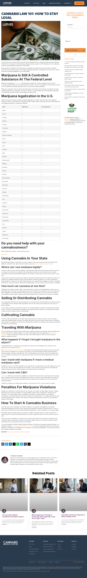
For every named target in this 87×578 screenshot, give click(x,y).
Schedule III (67, 3)
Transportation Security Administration (14, 350)
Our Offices (60, 541)
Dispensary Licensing (54, 3)
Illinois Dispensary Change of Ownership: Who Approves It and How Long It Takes (43, 516)
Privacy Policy (32, 562)
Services (27, 3)
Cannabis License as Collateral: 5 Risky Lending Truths (73, 516)
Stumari (67, 119)
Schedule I (18, 83)
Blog (44, 3)
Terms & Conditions (42, 562)
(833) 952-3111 (81, 562)
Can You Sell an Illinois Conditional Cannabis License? (13, 516)
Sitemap (50, 562)
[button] (2, 444)
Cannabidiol (4, 376)
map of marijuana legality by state (44, 263)
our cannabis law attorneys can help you (22, 426)
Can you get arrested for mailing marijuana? (18, 432)
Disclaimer (57, 562)
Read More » (4, 524)
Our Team (36, 3)
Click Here (4, 254)
